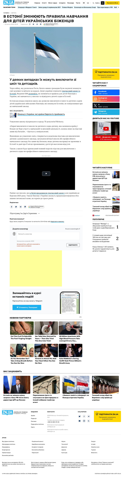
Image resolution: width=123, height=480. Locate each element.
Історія (93, 444)
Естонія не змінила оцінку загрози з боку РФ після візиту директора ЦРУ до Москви (101, 176)
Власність (94, 452)
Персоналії (35, 452)
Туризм (93, 450)
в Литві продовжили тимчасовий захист (47, 193)
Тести (78, 3)
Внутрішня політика (8, 441)
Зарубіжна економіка (38, 444)
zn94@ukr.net (51, 427)
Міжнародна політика (8, 444)
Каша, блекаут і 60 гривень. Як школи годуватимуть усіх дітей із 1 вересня (103, 249)
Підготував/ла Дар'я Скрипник (23, 213)
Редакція (33, 418)
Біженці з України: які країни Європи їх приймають (41, 114)
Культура (64, 452)
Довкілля (64, 447)
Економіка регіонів (7, 455)
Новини (37, 3)
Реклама (33, 421)
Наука (63, 441)
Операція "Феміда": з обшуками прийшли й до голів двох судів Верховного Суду (103, 227)
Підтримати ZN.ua (112, 3)
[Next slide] (118, 7)
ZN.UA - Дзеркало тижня (106, 137)
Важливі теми (9, 7)
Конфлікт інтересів (37, 447)
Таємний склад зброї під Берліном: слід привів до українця (102, 209)
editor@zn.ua (51, 431)
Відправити (73, 245)
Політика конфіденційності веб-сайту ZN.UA (108, 473)
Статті (44, 3)
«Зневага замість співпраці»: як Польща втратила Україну (101, 199)
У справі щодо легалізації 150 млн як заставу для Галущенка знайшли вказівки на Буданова (102, 238)
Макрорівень (6, 447)
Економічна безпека (38, 450)
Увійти (97, 3)
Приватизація (6, 452)
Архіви (33, 415)
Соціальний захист (37, 441)
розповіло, (33, 93)
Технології (65, 444)
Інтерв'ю (62, 3)
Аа (102, 3)
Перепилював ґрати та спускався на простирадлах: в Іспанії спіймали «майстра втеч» (102, 189)
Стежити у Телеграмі (28, 307)
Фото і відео (52, 3)
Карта (33, 427)
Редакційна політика (37, 424)
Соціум (93, 441)
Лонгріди (70, 3)
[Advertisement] (36, 268)
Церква (64, 450)
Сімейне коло (95, 447)
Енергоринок (6, 450)
